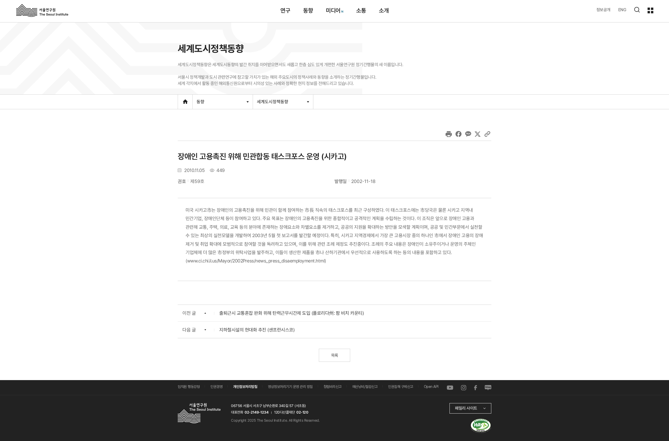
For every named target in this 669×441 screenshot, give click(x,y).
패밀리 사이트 (466, 408)
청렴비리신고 (333, 387)
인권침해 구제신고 (400, 387)
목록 (334, 355)
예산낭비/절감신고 (365, 387)
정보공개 (603, 9)
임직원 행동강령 (189, 387)
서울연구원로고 (42, 10)
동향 (308, 10)
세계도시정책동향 (272, 104)
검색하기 (637, 10)
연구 (285, 10)
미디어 (333, 10)
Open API (431, 387)
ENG (622, 9)
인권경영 (216, 387)
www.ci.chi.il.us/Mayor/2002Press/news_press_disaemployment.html (256, 261)
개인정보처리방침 (245, 387)
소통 (361, 10)
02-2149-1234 (257, 412)
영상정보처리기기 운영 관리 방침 (290, 387)
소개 (384, 10)
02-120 (302, 412)
